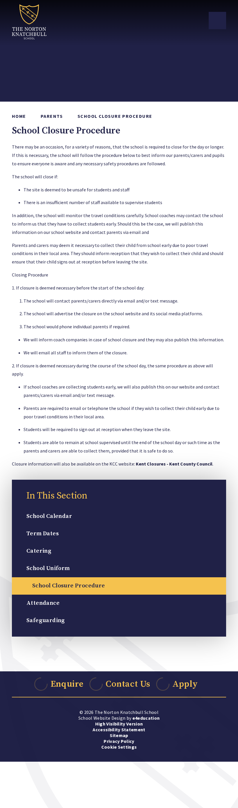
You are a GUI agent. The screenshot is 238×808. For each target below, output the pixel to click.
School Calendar (49, 516)
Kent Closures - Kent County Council (174, 464)
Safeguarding (45, 620)
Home (19, 116)
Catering (38, 551)
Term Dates (42, 533)
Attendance (42, 603)
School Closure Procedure (114, 116)
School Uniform (48, 568)
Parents (52, 116)
